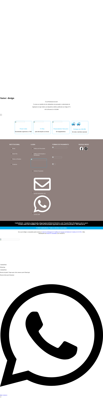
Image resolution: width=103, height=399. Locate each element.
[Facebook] (81, 148)
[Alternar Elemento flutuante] (0, 397)
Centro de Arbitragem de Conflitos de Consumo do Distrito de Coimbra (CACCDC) (62, 232)
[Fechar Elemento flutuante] (0, 238)
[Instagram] (86, 148)
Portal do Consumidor (51, 233)
